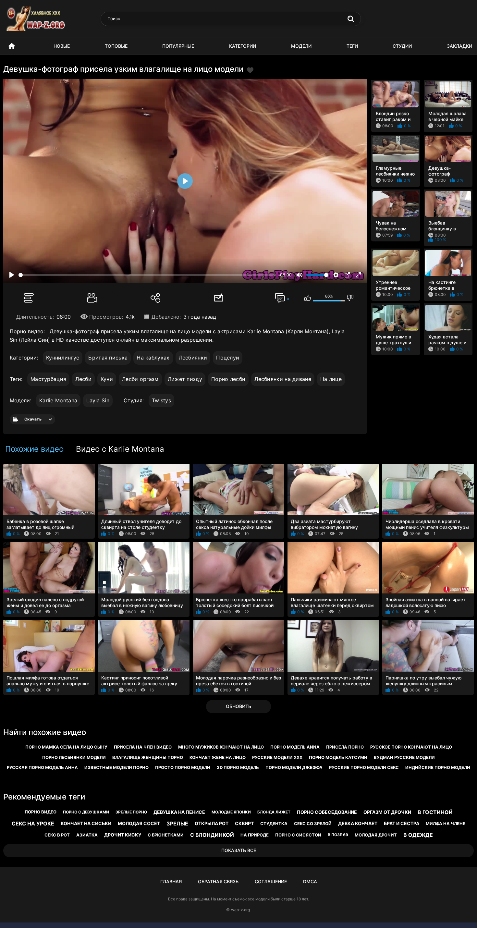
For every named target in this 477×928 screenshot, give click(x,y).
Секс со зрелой (313, 823)
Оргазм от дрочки (387, 812)
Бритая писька (108, 357)
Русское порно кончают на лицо (411, 747)
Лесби (83, 379)
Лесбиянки (193, 357)
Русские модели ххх (277, 757)
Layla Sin (97, 400)
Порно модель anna (295, 747)
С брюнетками (166, 834)
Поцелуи (227, 357)
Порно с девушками (86, 812)
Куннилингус (62, 357)
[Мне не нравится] (350, 298)
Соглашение (271, 881)
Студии (402, 46)
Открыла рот (211, 823)
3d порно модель (238, 767)
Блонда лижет (273, 812)
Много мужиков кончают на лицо (221, 747)
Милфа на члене (445, 823)
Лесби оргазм (140, 379)
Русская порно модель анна (42, 767)
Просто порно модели (182, 767)
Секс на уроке (33, 823)
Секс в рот (57, 834)
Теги (352, 46)
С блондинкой (212, 835)
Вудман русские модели (404, 757)
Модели (301, 46)
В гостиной (435, 812)
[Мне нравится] (307, 298)
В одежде (418, 835)
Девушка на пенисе (179, 812)
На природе (254, 834)
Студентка (273, 823)
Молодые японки (231, 812)
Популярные (178, 46)
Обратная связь (218, 881)
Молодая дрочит (376, 834)
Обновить (238, 706)
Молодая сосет (139, 823)
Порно (12, 46)
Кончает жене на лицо (218, 757)
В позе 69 (338, 834)
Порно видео (40, 811)
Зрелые (177, 823)
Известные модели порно (116, 767)
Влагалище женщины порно (147, 757)
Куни (107, 379)
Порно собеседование (327, 812)
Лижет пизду (185, 379)
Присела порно (345, 747)
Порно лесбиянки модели (74, 757)
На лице (331, 379)
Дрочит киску (122, 834)
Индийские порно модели (437, 767)
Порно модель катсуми (338, 757)
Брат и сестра (401, 823)
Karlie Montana (58, 400)
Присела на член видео (143, 747)
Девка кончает (357, 823)
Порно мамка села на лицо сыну (66, 747)
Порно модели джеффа (294, 767)
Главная (171, 881)
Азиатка (87, 834)
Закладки (459, 46)
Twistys (161, 400)
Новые (62, 46)
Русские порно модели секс (364, 767)
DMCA (310, 881)
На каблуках (153, 357)
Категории (242, 46)
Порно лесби (228, 379)
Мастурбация (48, 379)
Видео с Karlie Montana (120, 449)
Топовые (116, 46)
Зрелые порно (131, 812)
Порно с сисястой (298, 834)
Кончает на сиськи (86, 823)
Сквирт (244, 823)
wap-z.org (240, 909)
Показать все (238, 850)
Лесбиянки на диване (282, 379)
